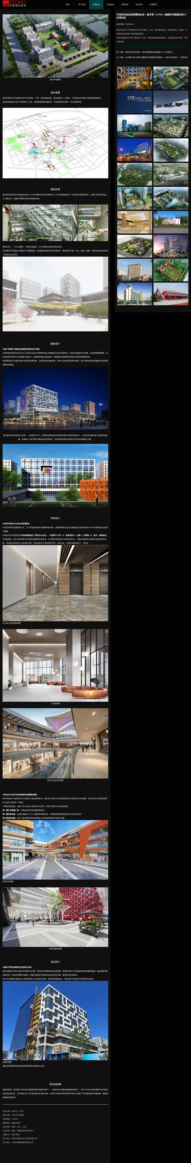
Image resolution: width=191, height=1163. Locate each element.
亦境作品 (96, 4)
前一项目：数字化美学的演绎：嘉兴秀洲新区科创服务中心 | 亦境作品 (145, 52)
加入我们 (139, 4)
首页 (68, 4)
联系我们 (153, 4)
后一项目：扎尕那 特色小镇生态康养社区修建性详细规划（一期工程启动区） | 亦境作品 (152, 57)
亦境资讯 (125, 4)
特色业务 (110, 4)
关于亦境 (82, 4)
